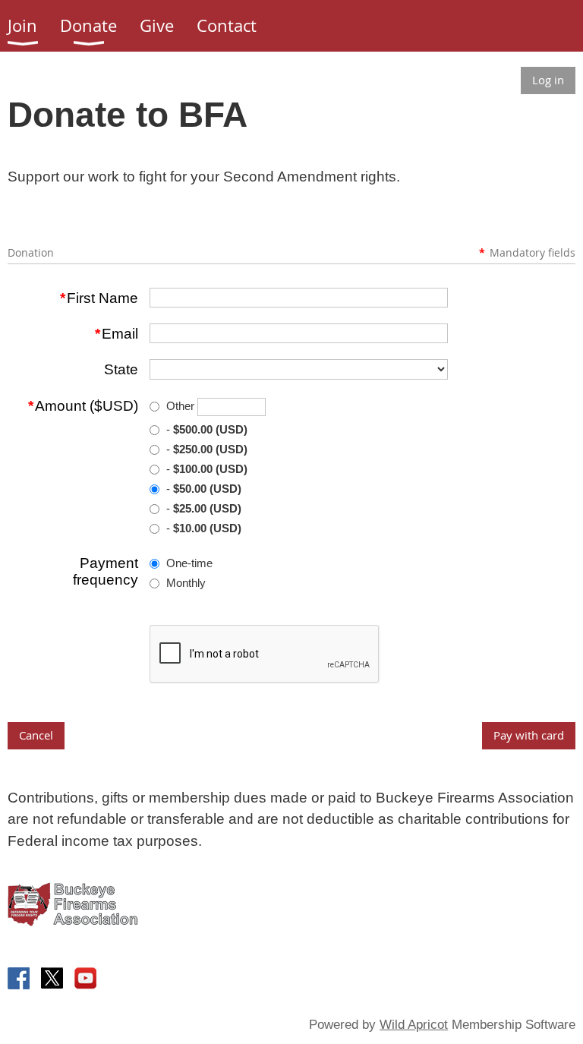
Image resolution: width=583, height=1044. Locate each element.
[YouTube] (85, 978)
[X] (52, 978)
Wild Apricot (414, 1024)
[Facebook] (19, 978)
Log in (548, 79)
